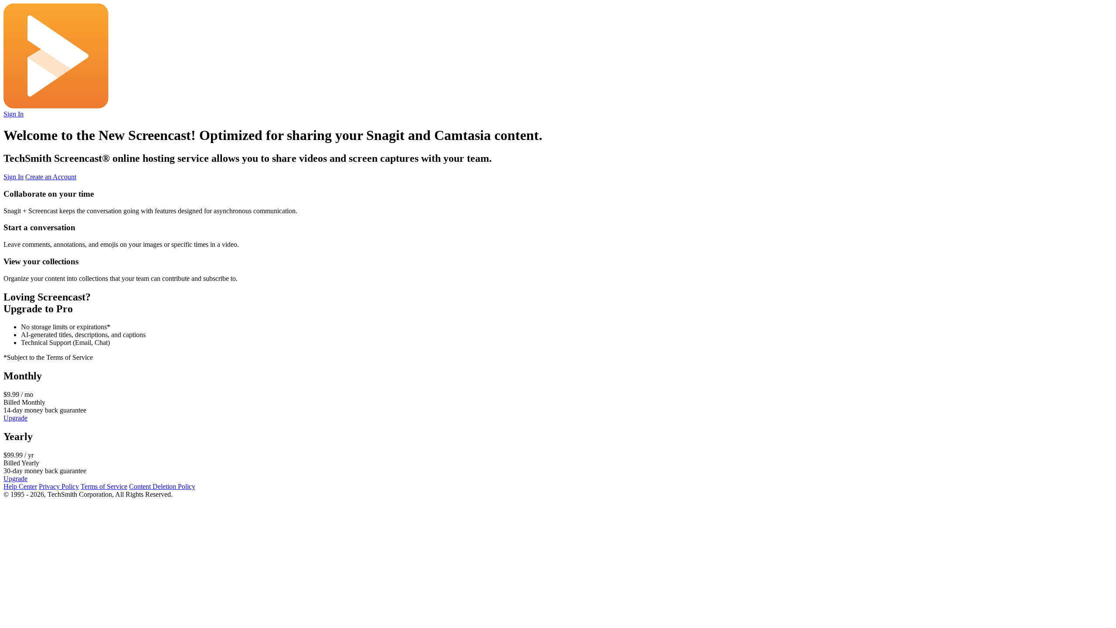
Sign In (13, 114)
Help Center (20, 486)
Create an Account (50, 177)
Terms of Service (104, 486)
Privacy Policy (59, 486)
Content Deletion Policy (162, 486)
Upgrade (15, 418)
